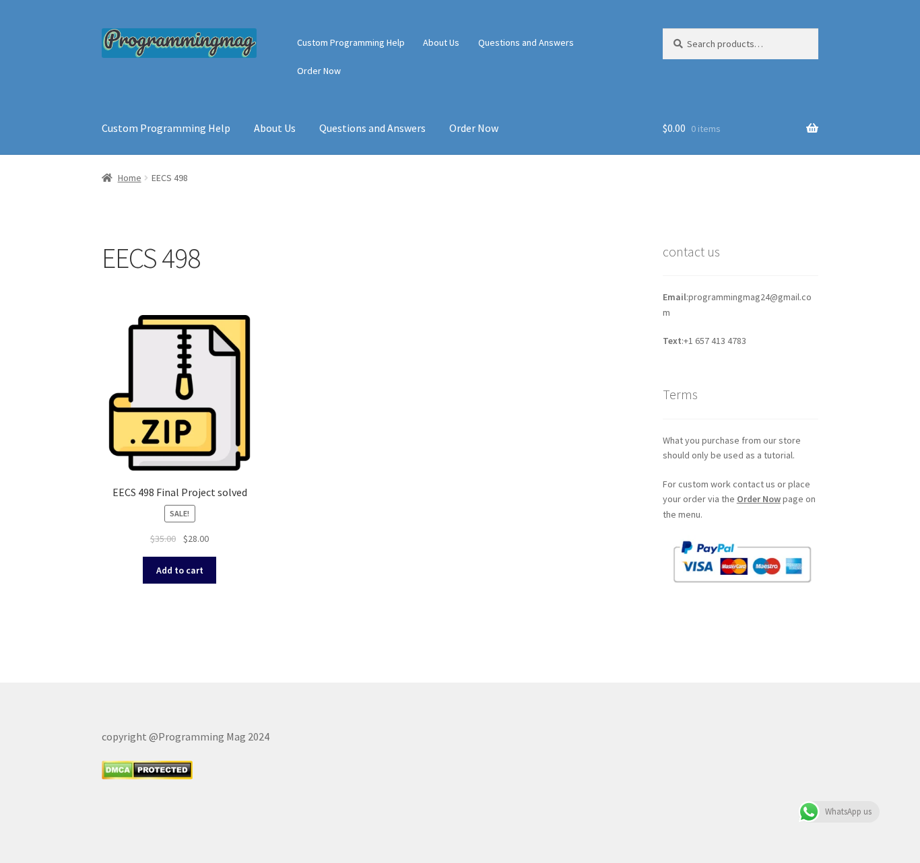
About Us (441, 42)
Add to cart (179, 570)
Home (129, 178)
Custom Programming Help (351, 42)
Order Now (319, 71)
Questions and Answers (526, 42)
